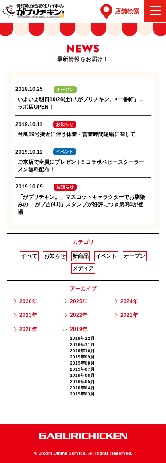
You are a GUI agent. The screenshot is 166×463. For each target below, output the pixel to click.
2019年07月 (82, 369)
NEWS (82, 48)
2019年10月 (82, 350)
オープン (134, 256)
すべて (29, 256)
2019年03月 (82, 393)
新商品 (81, 256)
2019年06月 (82, 375)
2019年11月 (82, 344)
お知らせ (55, 256)
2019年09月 (82, 356)
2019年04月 (82, 387)
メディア (83, 268)
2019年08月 (82, 363)
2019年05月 (82, 381)
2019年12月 (82, 338)
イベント (106, 256)
